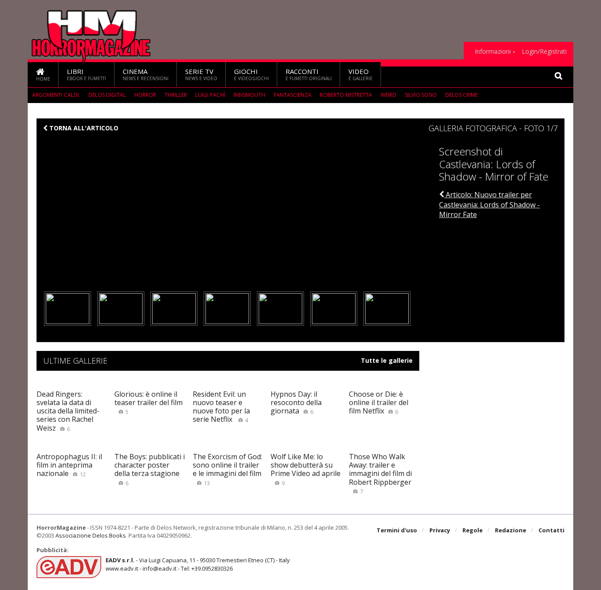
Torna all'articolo (83, 128)
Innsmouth (249, 95)
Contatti (551, 530)
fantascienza (292, 95)
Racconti (309, 74)
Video (360, 74)
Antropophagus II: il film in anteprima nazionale (69, 465)
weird (388, 95)
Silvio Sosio (421, 95)
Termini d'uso (397, 530)
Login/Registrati (544, 51)
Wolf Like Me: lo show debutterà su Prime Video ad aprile (306, 469)
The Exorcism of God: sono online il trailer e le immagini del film (227, 469)
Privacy (439, 530)
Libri (86, 74)
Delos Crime (461, 95)
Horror (145, 95)
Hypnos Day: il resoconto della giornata (296, 402)
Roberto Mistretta (346, 95)
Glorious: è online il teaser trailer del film (148, 402)
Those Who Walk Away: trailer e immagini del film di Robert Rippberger (380, 473)
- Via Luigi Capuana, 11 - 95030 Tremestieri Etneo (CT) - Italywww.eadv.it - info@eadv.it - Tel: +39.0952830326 (198, 564)
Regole (472, 530)
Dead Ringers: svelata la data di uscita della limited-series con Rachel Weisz (68, 411)
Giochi (251, 74)
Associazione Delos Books (90, 535)
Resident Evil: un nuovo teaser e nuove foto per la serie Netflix (221, 406)
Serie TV (201, 74)
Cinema (146, 74)
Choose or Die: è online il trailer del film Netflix (378, 402)
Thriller (176, 95)
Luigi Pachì (210, 95)
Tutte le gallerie (387, 361)
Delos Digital (107, 95)
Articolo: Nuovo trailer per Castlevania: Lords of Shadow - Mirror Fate (489, 204)
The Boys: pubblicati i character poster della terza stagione (149, 469)
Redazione (510, 530)
